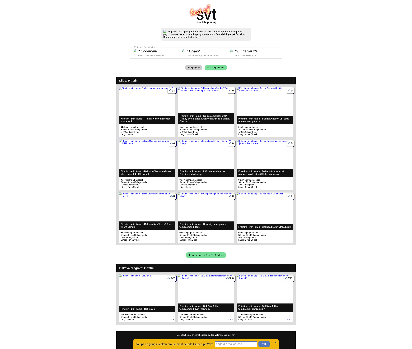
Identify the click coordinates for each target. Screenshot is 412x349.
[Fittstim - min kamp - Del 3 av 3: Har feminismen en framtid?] (265, 278)
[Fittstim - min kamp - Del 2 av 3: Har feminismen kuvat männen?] (206, 278)
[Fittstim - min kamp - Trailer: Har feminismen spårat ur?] (146, 88)
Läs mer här (229, 335)
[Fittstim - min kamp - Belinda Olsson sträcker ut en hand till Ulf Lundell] (147, 143)
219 (290, 278)
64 (173, 90)
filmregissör (251, 55)
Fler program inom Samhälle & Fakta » (206, 255)
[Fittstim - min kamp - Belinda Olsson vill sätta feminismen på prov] (265, 90)
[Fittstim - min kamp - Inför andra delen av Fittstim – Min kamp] (206, 143)
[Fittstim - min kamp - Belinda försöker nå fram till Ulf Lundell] (147, 196)
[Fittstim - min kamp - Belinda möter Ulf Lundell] (260, 194)
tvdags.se (214, 55)
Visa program (193, 67)
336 (231, 278)
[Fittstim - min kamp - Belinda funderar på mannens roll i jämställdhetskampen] (265, 143)
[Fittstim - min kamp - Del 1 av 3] (135, 276)
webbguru (160, 55)
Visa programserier (216, 67)
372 (172, 278)
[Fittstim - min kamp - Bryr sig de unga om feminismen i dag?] (206, 196)
